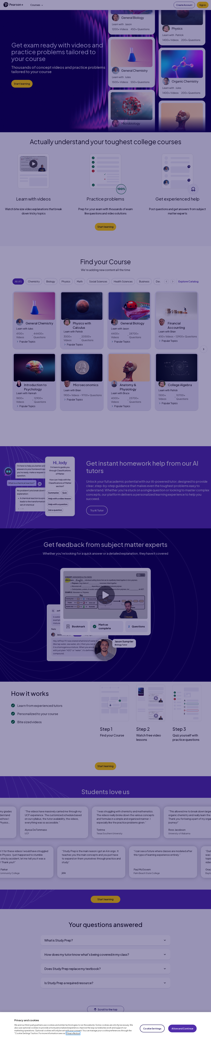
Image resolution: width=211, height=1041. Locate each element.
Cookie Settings (152, 1028)
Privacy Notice (73, 1033)
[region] (105, 1026)
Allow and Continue (182, 1028)
